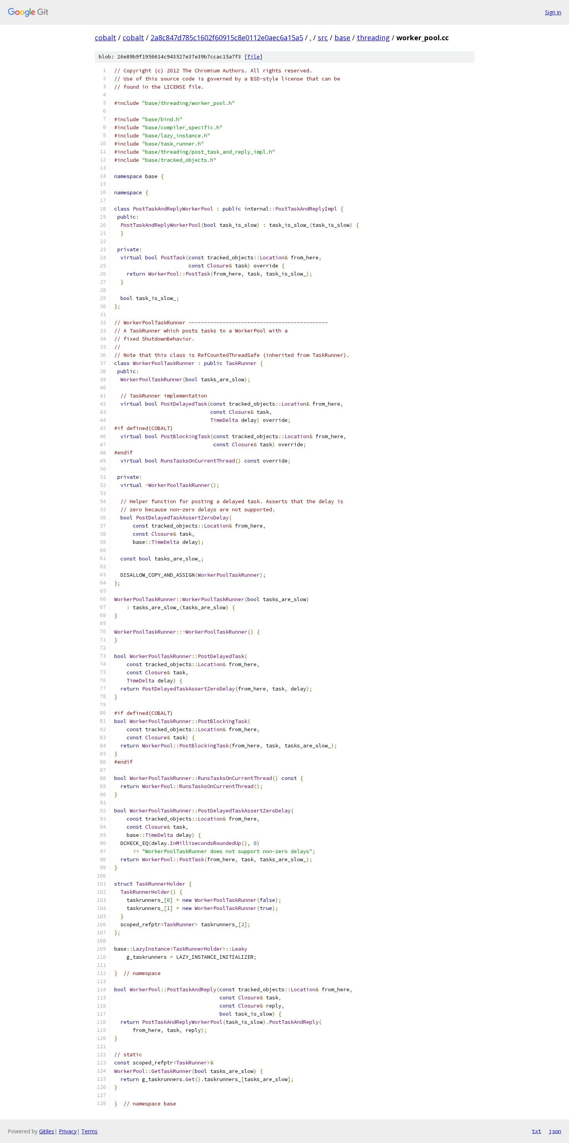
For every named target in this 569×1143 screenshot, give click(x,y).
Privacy (68, 1131)
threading (373, 37)
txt (536, 1131)
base (342, 37)
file (253, 56)
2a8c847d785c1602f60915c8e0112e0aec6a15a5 (227, 37)
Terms (89, 1131)
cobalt (105, 37)
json (555, 1131)
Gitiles (46, 1131)
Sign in (553, 12)
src (323, 37)
